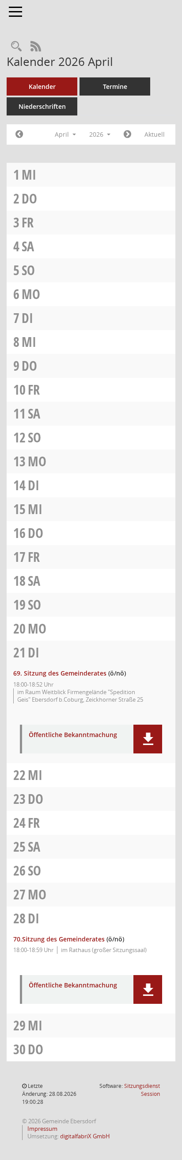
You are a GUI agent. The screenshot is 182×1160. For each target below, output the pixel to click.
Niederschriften (42, 106)
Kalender (42, 86)
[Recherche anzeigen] (16, 46)
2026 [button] (97, 134)
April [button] (63, 134)
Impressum (41, 1129)
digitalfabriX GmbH (85, 1136)
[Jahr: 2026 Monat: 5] (127, 134)
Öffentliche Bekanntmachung (73, 735)
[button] (147, 739)
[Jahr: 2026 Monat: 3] (19, 134)
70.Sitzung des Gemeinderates (59, 939)
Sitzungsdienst (142, 1090)
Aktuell (154, 134)
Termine (115, 86)
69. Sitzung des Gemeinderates (59, 673)
